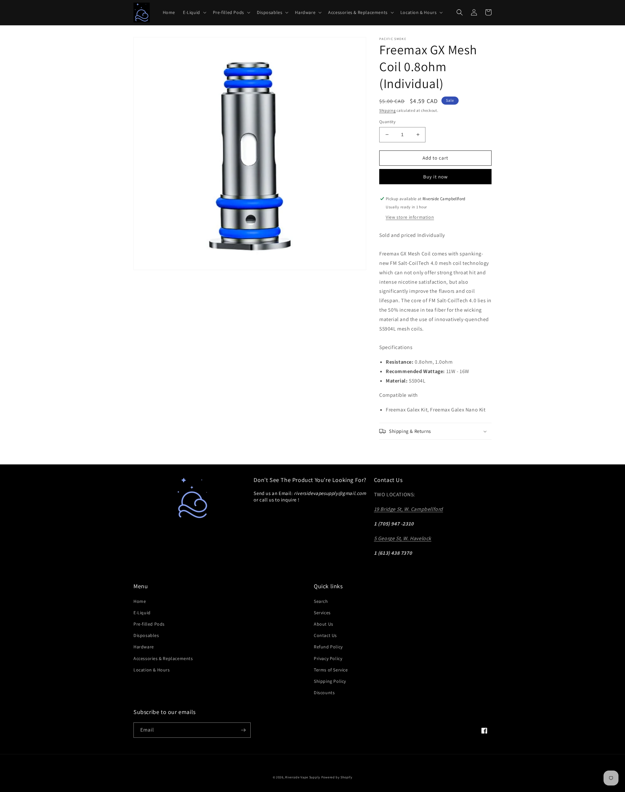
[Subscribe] (243, 730)
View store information (410, 217)
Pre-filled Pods (149, 624)
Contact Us (325, 635)
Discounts (324, 692)
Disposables (146, 635)
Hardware (143, 647)
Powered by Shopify (337, 777)
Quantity (387, 121)
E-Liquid (142, 613)
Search (321, 601)
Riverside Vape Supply (302, 777)
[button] (194, 12)
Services (322, 613)
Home (139, 601)
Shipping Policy (330, 681)
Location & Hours (151, 670)
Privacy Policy (328, 658)
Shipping (387, 110)
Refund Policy (328, 647)
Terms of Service (331, 670)
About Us (323, 624)
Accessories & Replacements (163, 658)
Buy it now (435, 177)
